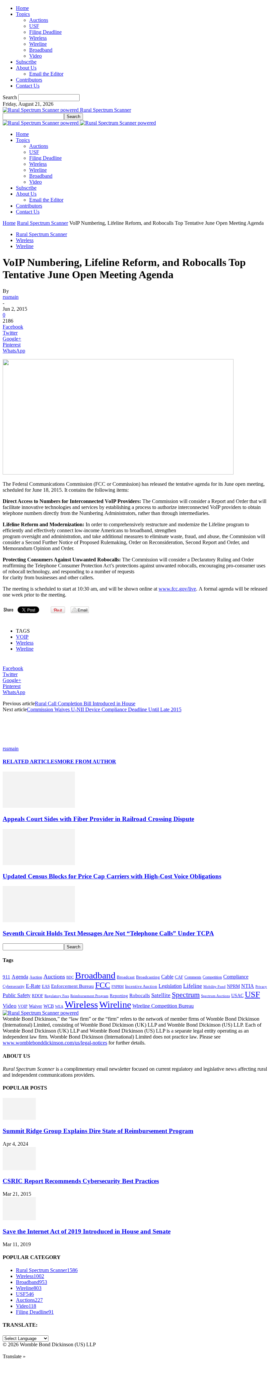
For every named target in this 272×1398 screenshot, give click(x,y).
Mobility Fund (214, 986)
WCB (48, 1006)
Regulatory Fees (56, 996)
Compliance (235, 977)
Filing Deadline (45, 32)
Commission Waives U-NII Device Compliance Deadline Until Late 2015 (104, 709)
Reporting (119, 995)
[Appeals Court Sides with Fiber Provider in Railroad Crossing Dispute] (39, 806)
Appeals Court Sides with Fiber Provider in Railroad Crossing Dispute (98, 818)
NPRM (233, 986)
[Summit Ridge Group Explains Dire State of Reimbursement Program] (19, 1118)
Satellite (160, 995)
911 (6, 977)
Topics (23, 14)
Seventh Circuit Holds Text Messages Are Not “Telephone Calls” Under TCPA (108, 933)
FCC (102, 985)
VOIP (22, 637)
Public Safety (17, 995)
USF (34, 26)
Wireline (38, 44)
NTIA (247, 986)
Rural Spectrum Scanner (42, 223)
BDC (70, 977)
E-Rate (33, 986)
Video (35, 56)
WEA (59, 1006)
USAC (237, 995)
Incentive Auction (141, 986)
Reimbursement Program (89, 996)
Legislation (170, 986)
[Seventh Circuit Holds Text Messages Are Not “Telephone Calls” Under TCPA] (39, 920)
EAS (46, 986)
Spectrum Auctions (215, 996)
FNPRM (117, 986)
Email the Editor (46, 74)
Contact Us (27, 86)
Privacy (261, 986)
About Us (26, 68)
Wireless (38, 38)
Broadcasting (148, 977)
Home (22, 8)
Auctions (38, 20)
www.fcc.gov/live (177, 589)
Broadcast (126, 977)
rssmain (11, 297)
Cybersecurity (14, 986)
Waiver (35, 1006)
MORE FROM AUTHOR (86, 761)
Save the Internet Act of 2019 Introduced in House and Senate (86, 1231)
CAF (179, 977)
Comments (192, 977)
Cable (167, 977)
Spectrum (186, 995)
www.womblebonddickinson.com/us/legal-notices (55, 1043)
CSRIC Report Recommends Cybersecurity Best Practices (81, 1180)
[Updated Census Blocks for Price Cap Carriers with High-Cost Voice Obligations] (39, 863)
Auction (36, 977)
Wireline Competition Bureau (163, 1006)
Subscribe (26, 62)
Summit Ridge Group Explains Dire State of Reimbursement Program (98, 1130)
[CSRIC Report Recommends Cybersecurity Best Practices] (19, 1168)
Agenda (20, 977)
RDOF (37, 995)
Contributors (29, 80)
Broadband (40, 50)
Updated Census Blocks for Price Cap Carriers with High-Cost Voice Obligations (112, 876)
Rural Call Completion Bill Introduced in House (85, 703)
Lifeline (192, 986)
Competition (212, 977)
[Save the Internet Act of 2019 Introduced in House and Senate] (19, 1218)
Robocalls (139, 995)
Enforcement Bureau (72, 986)
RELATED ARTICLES (30, 761)
